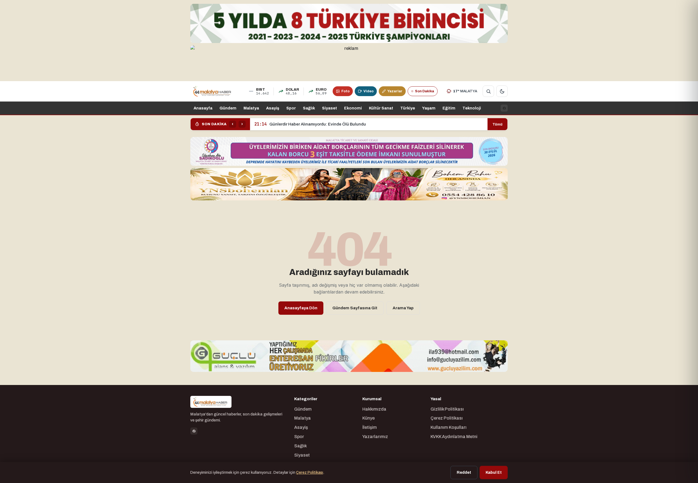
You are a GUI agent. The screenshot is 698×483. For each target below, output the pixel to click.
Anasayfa (203, 108)
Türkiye (407, 108)
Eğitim (449, 108)
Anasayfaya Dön (300, 308)
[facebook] (504, 108)
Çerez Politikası (447, 418)
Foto (345, 91)
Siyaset (329, 108)
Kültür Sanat (381, 108)
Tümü (497, 124)
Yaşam (428, 108)
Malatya (251, 108)
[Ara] (488, 91)
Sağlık (309, 108)
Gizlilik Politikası (447, 409)
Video (368, 91)
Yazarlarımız (375, 436)
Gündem (227, 108)
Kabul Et (494, 472)
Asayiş (272, 108)
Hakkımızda (374, 409)
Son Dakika (424, 91)
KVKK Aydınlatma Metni (454, 436)
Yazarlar (394, 91)
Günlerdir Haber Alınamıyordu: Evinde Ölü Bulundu (310, 124)
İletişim (369, 427)
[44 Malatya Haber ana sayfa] (212, 91)
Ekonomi (353, 108)
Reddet (464, 472)
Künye (368, 418)
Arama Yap (403, 308)
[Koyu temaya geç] (502, 91)
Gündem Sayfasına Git (354, 308)
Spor (291, 108)
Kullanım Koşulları (449, 427)
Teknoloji (471, 108)
